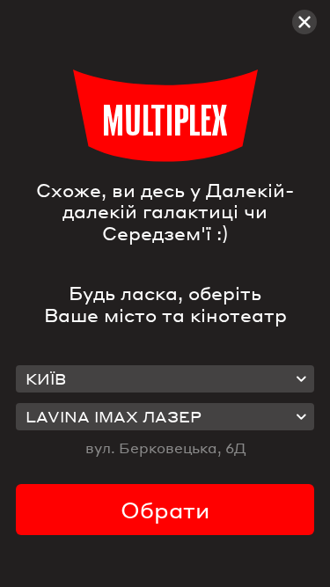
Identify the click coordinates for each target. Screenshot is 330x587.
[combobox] (165, 379)
